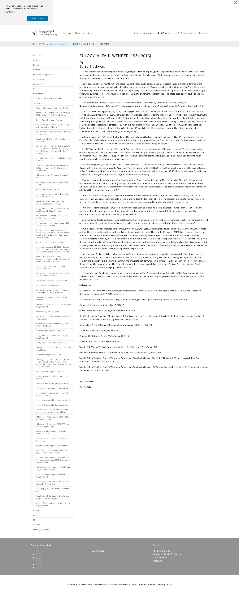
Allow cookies (37, 18)
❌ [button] (235, 2)
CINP (37, 550)
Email (155, 564)
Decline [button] (15, 18)
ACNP (38, 554)
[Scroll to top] (233, 586)
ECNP (38, 557)
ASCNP (38, 567)
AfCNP (38, 564)
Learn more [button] (9, 11)
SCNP (38, 560)
